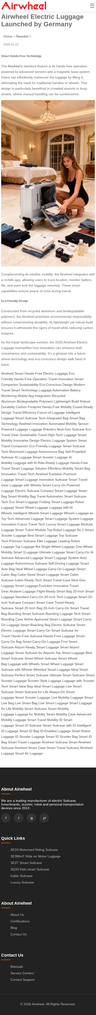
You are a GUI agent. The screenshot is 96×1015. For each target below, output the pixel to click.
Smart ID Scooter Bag (62, 736)
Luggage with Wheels (25, 485)
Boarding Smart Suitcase (26, 614)
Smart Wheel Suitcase (40, 658)
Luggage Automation (54, 390)
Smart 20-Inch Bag (28, 608)
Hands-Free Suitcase (26, 636)
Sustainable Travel (33, 435)
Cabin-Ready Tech (28, 580)
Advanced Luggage (29, 519)
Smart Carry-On (54, 485)
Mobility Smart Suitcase (29, 708)
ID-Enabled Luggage (55, 731)
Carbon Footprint (28, 407)
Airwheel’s (15, 66)
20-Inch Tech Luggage (60, 597)
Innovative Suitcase (53, 479)
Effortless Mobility (61, 468)
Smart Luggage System (62, 519)
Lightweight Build (66, 401)
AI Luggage (23, 457)
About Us (17, 915)
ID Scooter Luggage (30, 736)
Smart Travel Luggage (24, 742)
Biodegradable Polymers (35, 401)
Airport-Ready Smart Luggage (37, 647)
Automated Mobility (63, 424)
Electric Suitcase (27, 491)
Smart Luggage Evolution (33, 586)
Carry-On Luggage (62, 569)
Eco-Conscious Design (56, 384)
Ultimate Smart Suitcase (67, 675)
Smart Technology (24, 390)
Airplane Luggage (23, 591)
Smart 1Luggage (25, 552)
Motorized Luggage (23, 451)
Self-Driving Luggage (63, 563)
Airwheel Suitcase (55, 742)
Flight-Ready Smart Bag (54, 591)
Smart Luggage (26, 479)
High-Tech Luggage (62, 435)
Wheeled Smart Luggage (51, 669)
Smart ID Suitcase (28, 725)
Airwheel (7, 373)
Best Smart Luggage (42, 535)
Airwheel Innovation (33, 424)
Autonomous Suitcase (31, 563)
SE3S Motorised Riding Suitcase (34, 850)
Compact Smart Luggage (58, 491)
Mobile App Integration (34, 396)
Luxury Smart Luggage (63, 524)
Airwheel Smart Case (30, 748)
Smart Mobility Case (61, 714)
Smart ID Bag (29, 731)
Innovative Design (26, 440)
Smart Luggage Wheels (57, 513)
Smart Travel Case (56, 580)
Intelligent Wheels (26, 513)
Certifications (20, 921)
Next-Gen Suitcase (71, 429)
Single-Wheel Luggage (58, 546)
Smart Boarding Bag (35, 625)
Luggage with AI (25, 463)
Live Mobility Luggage (67, 697)
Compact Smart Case (38, 602)
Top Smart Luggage (70, 653)
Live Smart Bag (26, 703)
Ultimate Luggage (52, 552)
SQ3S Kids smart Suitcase (29, 869)
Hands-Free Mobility (57, 407)
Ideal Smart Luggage (49, 686)
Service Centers (22, 973)
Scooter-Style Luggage (44, 681)
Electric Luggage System (59, 440)
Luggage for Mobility (30, 714)
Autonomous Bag (51, 451)
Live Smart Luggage (53, 703)
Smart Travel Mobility (42, 720)
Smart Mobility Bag (22, 496)
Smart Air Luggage (29, 753)
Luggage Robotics (42, 429)
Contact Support (22, 979)
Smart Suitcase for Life (31, 692)
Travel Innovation (61, 379)
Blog (13, 928)
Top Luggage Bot (27, 546)
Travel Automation (50, 496)
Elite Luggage (47, 541)
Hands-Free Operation (30, 379)
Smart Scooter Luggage (50, 457)
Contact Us (18, 934)
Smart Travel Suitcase (63, 748)
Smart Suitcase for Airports (35, 653)
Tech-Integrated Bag (53, 418)
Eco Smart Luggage (23, 502)
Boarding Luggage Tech (63, 614)
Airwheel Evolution (48, 474)
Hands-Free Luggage (59, 636)
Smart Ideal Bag (21, 686)
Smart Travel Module (30, 530)
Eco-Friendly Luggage (45, 446)
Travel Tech (25, 474)
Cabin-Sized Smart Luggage (38, 574)
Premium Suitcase (22, 541)
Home (7, 36)
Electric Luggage (55, 373)
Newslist (22, 36)
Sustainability (28, 384)
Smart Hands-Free (28, 373)
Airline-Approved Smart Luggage (48, 619)
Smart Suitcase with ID (59, 725)
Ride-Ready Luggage (53, 463)
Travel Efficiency (24, 412)
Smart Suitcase (26, 418)
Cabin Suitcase (21, 876)
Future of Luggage (51, 412)
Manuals (16, 966)
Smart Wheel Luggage (31, 507)
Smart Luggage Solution (29, 468)
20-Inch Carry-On (56, 608)
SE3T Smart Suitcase (26, 863)
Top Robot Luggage (61, 530)
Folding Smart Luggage (56, 502)
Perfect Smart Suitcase (31, 675)
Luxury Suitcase (22, 882)
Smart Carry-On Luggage (41, 641)
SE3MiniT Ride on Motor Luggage (35, 856)
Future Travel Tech (31, 524)
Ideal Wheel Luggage (31, 569)
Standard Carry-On (29, 597)
